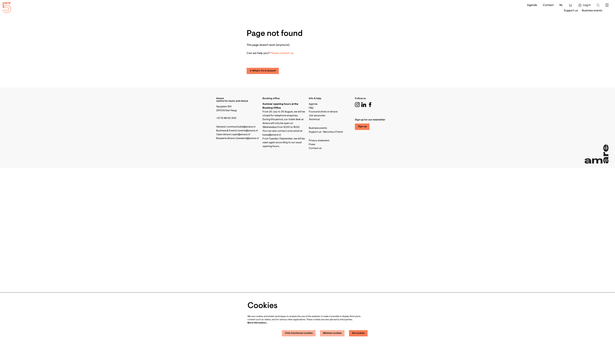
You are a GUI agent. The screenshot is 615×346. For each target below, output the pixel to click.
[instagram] (357, 104)
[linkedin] (363, 104)
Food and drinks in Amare (323, 112)
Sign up (362, 126)
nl (561, 5)
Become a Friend (333, 132)
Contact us (315, 148)
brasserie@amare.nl (247, 138)
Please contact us (281, 53)
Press (312, 144)
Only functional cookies (299, 333)
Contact (548, 5)
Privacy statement (319, 140)
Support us (315, 132)
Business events (318, 128)
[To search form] (598, 5)
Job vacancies (317, 115)
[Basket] (571, 5)
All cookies (358, 333)
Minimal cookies (332, 333)
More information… (257, 323)
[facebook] (370, 104)
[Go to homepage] (5, 7)
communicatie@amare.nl (241, 127)
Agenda (532, 5)
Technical (314, 119)
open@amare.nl (241, 134)
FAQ (311, 108)
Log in (587, 5)
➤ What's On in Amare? (263, 71)
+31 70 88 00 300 (226, 118)
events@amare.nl (248, 130)
